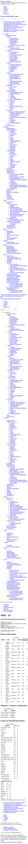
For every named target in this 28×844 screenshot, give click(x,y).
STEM (9, 345)
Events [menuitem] (11, 103)
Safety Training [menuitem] (14, 175)
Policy (5, 559)
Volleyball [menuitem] (12, 146)
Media (5, 548)
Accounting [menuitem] (13, 53)
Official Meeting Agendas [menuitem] (13, 275)
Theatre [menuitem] (9, 72)
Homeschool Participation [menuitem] (13, 280)
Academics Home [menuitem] (11, 35)
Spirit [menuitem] (5, 229)
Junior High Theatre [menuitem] (15, 75)
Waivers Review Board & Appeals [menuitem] (18, 265)
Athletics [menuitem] (6, 127)
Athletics (6, 417)
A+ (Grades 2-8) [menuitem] (11, 100)
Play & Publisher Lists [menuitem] (15, 78)
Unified (6, 542)
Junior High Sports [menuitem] (11, 150)
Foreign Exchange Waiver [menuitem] (16, 575)
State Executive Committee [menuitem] (13, 276)
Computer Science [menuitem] (14, 66)
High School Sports (12, 422)
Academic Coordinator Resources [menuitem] (18, 117)
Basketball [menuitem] (12, 132)
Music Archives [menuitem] (11, 225)
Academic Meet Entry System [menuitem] (17, 45)
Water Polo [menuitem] (12, 147)
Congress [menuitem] (12, 96)
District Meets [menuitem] (13, 41)
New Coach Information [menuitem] (16, 99)
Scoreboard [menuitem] (9, 197)
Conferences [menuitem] (10, 46)
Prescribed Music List (12, 516)
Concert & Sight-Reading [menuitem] (16, 210)
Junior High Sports (12, 444)
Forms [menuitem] (11, 109)
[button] (1, 297)
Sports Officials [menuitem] (10, 170)
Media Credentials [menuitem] (11, 251)
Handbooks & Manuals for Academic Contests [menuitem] (16, 113)
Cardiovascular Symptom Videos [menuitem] (18, 185)
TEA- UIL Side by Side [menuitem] (13, 235)
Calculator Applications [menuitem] (15, 64)
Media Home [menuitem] (10, 246)
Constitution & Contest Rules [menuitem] (14, 258)
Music (5, 496)
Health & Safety (11, 466)
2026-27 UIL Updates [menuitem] (12, 257)
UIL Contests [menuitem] (13, 86)
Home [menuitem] (5, 6)
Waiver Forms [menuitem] (13, 267)
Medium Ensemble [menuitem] (14, 207)
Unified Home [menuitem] (10, 242)
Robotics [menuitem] (12, 70)
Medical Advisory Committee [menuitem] (17, 176)
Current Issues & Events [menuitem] (16, 54)
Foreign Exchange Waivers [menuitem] (16, 268)
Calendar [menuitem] (6, 9)
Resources (10, 399)
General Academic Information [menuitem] (17, 111)
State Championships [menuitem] (12, 238)
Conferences (10, 326)
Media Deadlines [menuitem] (11, 249)
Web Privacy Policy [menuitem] (8, 827)
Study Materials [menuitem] (14, 115)
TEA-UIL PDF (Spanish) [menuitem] (16, 286)
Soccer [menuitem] (11, 138)
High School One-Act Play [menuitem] (16, 74)
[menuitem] (14, 21)
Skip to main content (6, 1)
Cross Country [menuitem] (13, 134)
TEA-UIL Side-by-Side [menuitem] (12, 282)
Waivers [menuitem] (9, 190)
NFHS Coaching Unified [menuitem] (13, 243)
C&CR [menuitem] (8, 233)
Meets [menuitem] (8, 36)
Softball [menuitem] (12, 139)
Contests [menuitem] (9, 50)
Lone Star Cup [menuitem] (10, 125)
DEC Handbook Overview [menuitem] (16, 290)
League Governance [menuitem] (12, 274)
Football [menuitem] (12, 135)
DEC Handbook (11, 596)
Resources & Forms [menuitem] (15, 84)
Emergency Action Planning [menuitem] (17, 174)
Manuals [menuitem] (9, 195)
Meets (9, 315)
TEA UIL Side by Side (13, 589)
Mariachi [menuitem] (12, 206)
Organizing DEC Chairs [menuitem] (16, 292)
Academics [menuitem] (6, 34)
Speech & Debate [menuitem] (11, 91)
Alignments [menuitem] (13, 120)
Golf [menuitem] (11, 136)
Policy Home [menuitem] (10, 256)
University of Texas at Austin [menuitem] (11, 830)
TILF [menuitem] (8, 124)
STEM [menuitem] (8, 63)
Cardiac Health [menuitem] (13, 183)
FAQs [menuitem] (8, 236)
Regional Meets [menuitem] (14, 42)
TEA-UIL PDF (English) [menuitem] (16, 285)
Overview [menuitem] (12, 316)
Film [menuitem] (11, 79)
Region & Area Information (14, 520)
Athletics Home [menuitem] (11, 128)
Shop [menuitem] (5, 12)
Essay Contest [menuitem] (13, 56)
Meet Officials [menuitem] (13, 38)
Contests (9, 331)
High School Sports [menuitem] (11, 129)
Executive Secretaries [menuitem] (15, 222)
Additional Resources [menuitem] (15, 122)
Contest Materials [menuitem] (14, 52)
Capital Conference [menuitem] (14, 48)
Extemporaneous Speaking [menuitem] (16, 92)
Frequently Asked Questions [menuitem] (17, 272)
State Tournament (8, 610)
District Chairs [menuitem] (10, 189)
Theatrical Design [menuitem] (14, 77)
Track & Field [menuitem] (13, 145)
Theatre (9, 356)
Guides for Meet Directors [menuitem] (16, 106)
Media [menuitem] (5, 244)
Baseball (6, 608)
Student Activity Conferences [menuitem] (17, 49)
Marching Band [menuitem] (14, 204)
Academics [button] (7, 312)
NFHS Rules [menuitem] (10, 232)
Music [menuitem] (5, 200)
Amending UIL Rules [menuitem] (12, 278)
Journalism (10, 370)
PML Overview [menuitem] (14, 517)
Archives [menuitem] (12, 121)
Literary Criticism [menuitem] (14, 57)
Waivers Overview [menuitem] (14, 570)
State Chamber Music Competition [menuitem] (18, 211)
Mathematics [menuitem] (13, 67)
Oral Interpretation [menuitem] (14, 93)
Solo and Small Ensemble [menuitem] (16, 208)
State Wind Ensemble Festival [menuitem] (17, 214)
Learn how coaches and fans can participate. (11, 842)
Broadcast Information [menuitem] (12, 250)
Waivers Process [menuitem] (14, 264)
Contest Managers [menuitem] (14, 82)
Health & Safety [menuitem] (11, 172)
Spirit (5, 530)
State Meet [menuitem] (12, 43)
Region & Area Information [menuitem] (13, 221)
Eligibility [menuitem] (9, 261)
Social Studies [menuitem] (13, 60)
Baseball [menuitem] (12, 131)
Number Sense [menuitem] (13, 68)
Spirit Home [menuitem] (10, 231)
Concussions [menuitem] (13, 182)
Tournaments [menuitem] (13, 97)
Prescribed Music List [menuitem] (12, 218)
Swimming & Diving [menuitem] (15, 140)
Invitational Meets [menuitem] (14, 39)
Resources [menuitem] (12, 89)
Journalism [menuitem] (9, 85)
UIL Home (6, 604)
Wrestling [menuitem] (12, 149)
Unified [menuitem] (5, 240)
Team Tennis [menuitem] (13, 142)
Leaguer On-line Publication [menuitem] (14, 253)
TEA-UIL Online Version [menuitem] (16, 283)
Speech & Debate (11, 377)
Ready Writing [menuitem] (13, 59)
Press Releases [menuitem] (10, 247)
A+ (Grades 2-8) (11, 388)
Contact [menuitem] (6, 10)
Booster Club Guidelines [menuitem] (13, 192)
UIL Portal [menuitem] (6, 13)
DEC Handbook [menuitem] (11, 289)
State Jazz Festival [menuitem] (14, 213)
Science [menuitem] (12, 71)
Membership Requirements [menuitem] (13, 279)
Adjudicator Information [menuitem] (16, 81)
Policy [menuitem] (5, 254)
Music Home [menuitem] (10, 201)
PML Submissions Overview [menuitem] (17, 219)
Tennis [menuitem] (11, 143)
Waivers (9, 569)
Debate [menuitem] (11, 95)
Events (9, 499)
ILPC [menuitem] (11, 88)
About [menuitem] (5, 8)
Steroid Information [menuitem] (15, 178)
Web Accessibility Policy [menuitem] (10, 828)
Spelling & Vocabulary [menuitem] (15, 61)
